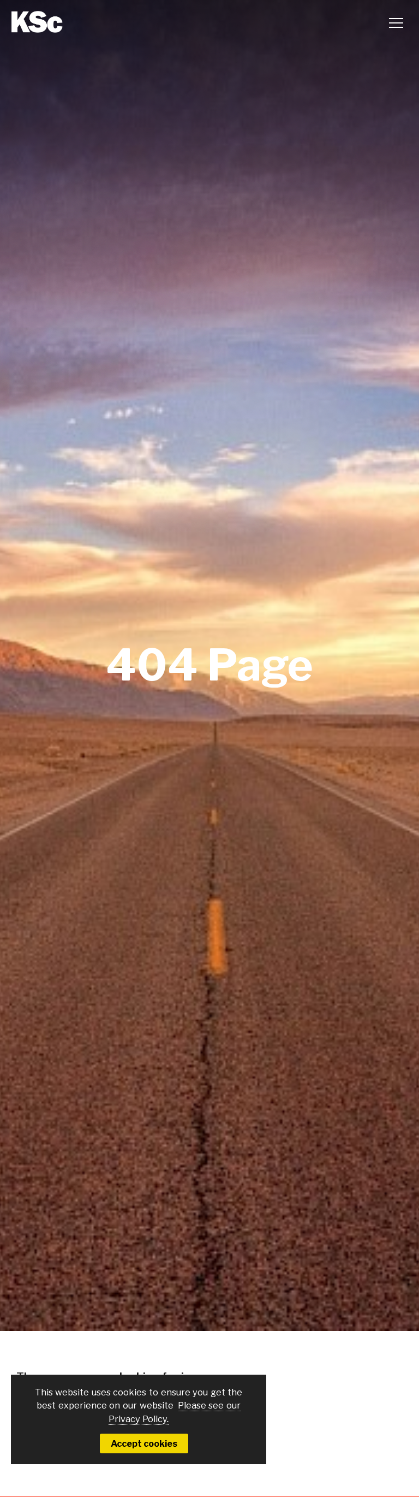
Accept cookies (144, 1443)
